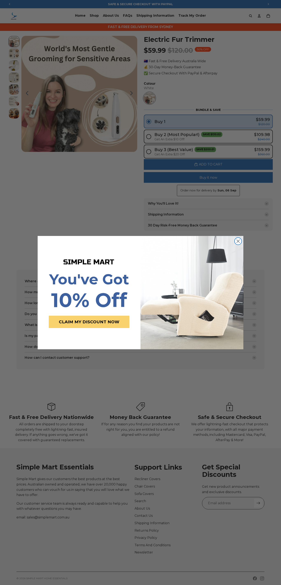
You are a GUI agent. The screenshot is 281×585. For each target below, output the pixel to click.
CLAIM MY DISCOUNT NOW (89, 321)
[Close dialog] (238, 241)
